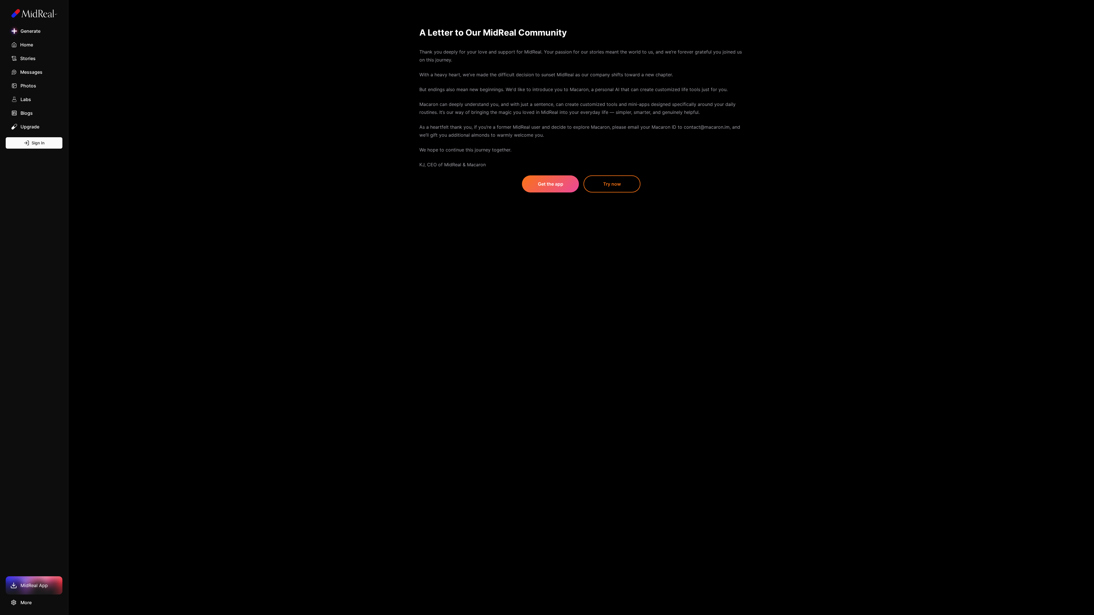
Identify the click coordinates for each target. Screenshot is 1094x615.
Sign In (38, 142)
